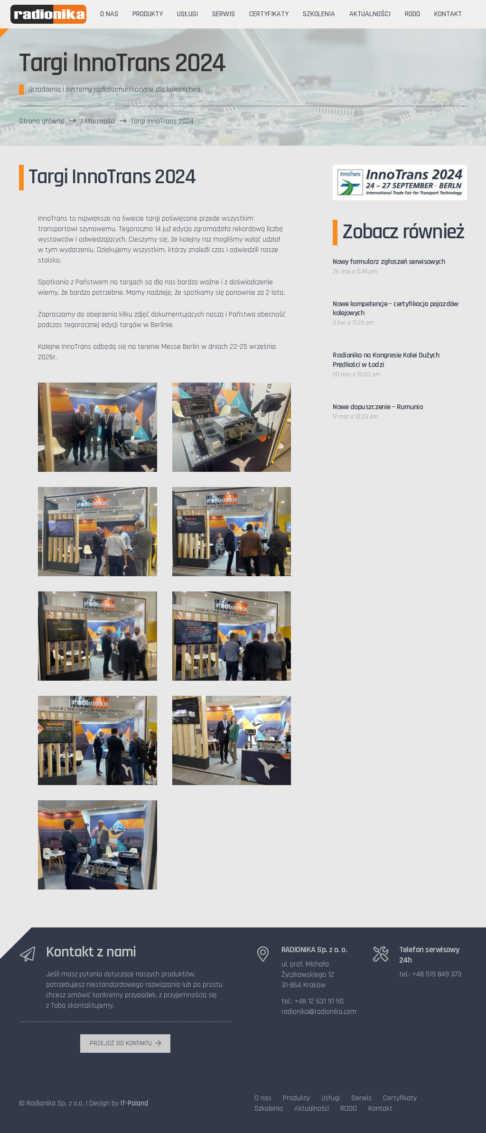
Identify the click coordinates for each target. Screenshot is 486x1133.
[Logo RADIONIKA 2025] (48, 14)
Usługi (330, 1098)
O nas (262, 1098)
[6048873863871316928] (231, 531)
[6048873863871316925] (97, 531)
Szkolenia (268, 1109)
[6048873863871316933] (97, 740)
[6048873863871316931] (231, 636)
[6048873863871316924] (231, 427)
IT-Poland (134, 1103)
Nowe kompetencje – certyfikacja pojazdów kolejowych (395, 308)
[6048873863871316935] (97, 845)
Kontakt (380, 1109)
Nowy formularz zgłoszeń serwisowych (389, 262)
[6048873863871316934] (231, 740)
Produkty (296, 1098)
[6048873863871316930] (97, 636)
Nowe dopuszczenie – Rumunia (378, 407)
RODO (348, 1109)
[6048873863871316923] (97, 427)
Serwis (361, 1098)
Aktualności (311, 1109)
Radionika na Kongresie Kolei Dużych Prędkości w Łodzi (386, 359)
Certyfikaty (400, 1098)
